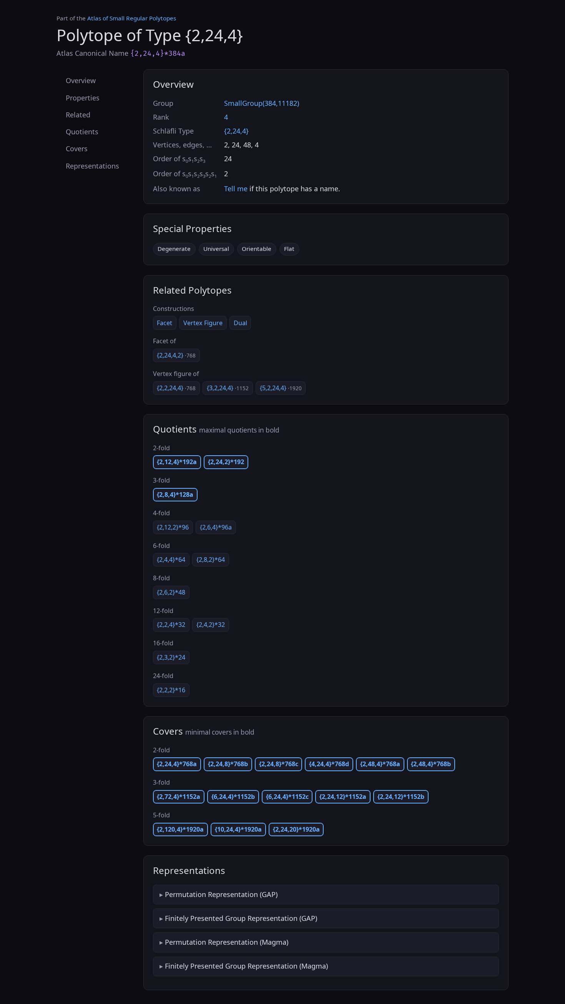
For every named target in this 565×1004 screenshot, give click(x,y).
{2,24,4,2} (176, 355)
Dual (240, 323)
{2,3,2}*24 (171, 657)
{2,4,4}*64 (171, 559)
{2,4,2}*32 (210, 624)
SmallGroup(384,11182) (261, 103)
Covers (77, 148)
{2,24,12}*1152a (342, 796)
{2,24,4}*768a (177, 764)
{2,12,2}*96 (173, 527)
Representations (92, 165)
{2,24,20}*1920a (296, 829)
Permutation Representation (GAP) (221, 894)
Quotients (82, 131)
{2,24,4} (236, 130)
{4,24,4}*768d (329, 764)
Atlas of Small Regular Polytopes (131, 18)
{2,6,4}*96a (216, 527)
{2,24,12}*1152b (400, 796)
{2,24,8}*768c (278, 764)
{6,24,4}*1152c (287, 796)
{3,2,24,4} (228, 388)
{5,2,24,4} (281, 388)
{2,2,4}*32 (171, 624)
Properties (83, 97)
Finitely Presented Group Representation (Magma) (246, 966)
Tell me (236, 188)
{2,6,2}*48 (171, 592)
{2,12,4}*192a (177, 462)
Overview (81, 80)
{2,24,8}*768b (228, 764)
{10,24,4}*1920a (238, 829)
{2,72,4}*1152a (178, 796)
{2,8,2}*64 (210, 559)
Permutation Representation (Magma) (226, 942)
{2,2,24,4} (176, 388)
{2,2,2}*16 (171, 690)
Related (78, 114)
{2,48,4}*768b (431, 764)
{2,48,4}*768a (380, 764)
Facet (164, 323)
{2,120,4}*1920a (180, 829)
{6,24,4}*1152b (233, 796)
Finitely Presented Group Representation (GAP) (241, 918)
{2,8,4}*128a (175, 494)
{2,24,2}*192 (226, 462)
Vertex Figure (203, 323)
